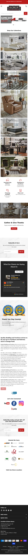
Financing (4, 548)
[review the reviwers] (23, 283)
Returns (14, 548)
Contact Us (12, 549)
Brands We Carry (20, 548)
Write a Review (19, 271)
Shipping (9, 548)
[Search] (25, 13)
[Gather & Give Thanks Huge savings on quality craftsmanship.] (14, 210)
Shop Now (14, 228)
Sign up (21, 251)
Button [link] (3, 390)
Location (16, 549)
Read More (6, 291)
